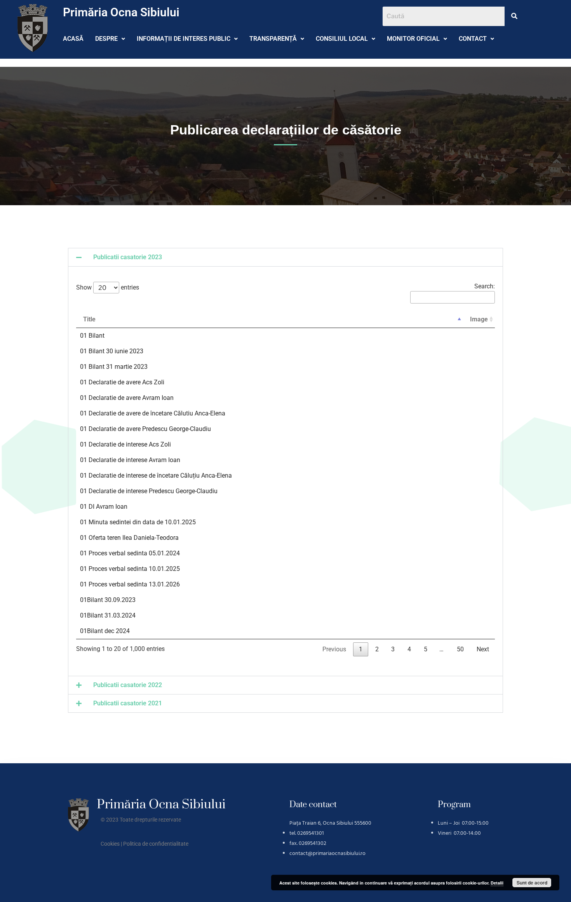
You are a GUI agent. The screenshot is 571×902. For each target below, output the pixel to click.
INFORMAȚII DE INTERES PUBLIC (183, 38)
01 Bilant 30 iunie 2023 (111, 351)
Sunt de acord (532, 882)
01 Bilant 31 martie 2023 (114, 366)
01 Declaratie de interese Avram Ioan (130, 460)
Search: (484, 286)
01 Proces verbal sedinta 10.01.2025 (130, 568)
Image (479, 319)
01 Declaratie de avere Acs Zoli (122, 382)
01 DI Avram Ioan (103, 506)
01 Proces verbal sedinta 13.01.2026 (130, 584)
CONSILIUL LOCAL (342, 38)
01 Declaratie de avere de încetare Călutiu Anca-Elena (152, 413)
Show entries (107, 287)
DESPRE (106, 38)
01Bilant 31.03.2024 (108, 615)
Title (89, 319)
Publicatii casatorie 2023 (127, 257)
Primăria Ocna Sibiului (121, 12)
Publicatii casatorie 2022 (127, 685)
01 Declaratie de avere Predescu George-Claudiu (145, 429)
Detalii (497, 883)
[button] (110, 39)
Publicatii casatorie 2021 (127, 703)
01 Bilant (92, 335)
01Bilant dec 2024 (105, 631)
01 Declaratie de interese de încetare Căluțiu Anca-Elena (156, 475)
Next (483, 649)
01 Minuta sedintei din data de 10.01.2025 (138, 522)
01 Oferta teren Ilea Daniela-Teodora (129, 537)
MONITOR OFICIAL (413, 38)
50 (460, 649)
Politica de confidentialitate (155, 844)
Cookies (110, 844)
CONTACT (473, 38)
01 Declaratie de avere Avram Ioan (127, 397)
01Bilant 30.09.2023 (108, 600)
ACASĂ (73, 38)
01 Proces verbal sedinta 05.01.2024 (130, 553)
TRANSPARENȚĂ (273, 38)
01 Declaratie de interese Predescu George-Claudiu (149, 491)
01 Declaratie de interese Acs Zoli (125, 444)
